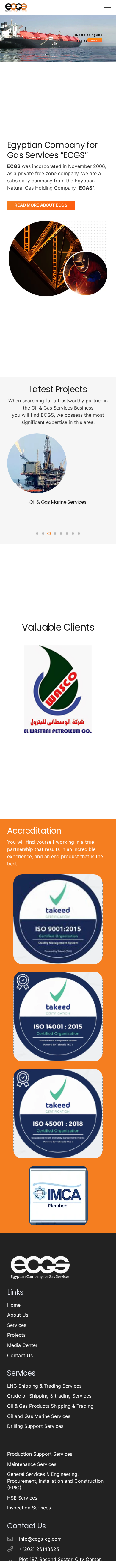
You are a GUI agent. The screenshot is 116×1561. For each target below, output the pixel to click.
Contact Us (20, 1355)
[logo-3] (16, 7)
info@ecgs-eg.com (40, 1539)
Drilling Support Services (58, 502)
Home (14, 1305)
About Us (17, 1315)
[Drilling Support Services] (37, 437)
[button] (107, 7)
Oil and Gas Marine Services (38, 1416)
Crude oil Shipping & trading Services (49, 1396)
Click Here (94, 40)
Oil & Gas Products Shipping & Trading (50, 1406)
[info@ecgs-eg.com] (13, 1539)
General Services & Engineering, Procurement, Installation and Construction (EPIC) (55, 1481)
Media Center (22, 1345)
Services (16, 1325)
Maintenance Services (31, 1464)
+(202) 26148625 (39, 1549)
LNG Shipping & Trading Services (44, 1386)
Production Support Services (39, 1454)
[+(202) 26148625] (13, 1549)
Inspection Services (29, 1508)
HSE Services (22, 1498)
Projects (16, 1335)
